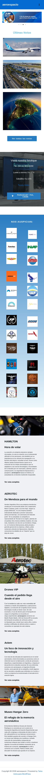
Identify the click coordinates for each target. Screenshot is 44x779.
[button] (4, 17)
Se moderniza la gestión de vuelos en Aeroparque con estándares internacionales (22, 69)
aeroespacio (10, 4)
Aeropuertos (22, 83)
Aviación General (30, 121)
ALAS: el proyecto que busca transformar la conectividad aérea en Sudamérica (22, 105)
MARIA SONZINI (31, 51)
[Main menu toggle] (39, 4)
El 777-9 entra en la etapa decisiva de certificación (22, 42)
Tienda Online (24, 185)
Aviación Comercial (22, 54)
